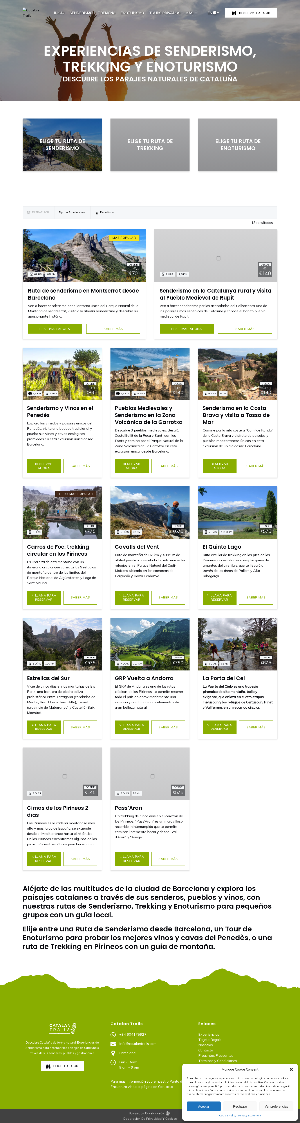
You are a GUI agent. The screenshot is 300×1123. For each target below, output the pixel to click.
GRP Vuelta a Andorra (144, 678)
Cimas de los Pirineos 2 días (57, 811)
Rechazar (240, 1106)
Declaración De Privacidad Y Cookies (150, 1119)
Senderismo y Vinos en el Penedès (60, 411)
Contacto (165, 1086)
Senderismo (81, 13)
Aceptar (203, 1106)
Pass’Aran (128, 808)
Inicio (59, 13)
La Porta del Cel (224, 678)
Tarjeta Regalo (210, 1039)
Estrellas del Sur (48, 678)
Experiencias (208, 1034)
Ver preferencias (276, 1106)
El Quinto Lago (222, 546)
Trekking (106, 13)
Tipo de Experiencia (71, 212)
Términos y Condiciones (217, 1060)
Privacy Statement (249, 1115)
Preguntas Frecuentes (215, 1055)
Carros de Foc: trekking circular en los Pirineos (58, 550)
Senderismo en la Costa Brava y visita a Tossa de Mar (236, 415)
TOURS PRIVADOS (164, 13)
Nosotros (205, 1045)
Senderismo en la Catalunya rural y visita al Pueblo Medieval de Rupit (215, 294)
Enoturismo (132, 13)
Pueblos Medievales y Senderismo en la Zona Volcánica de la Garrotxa (149, 415)
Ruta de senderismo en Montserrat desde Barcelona (83, 294)
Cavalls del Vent (137, 546)
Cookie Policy (227, 1115)
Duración (105, 212)
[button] (291, 1069)
